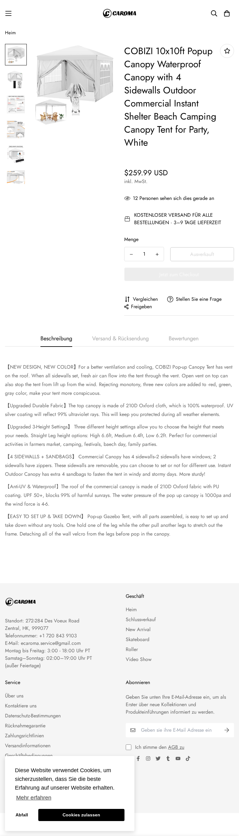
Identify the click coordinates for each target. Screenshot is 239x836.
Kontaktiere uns (20, 705)
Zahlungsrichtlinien (24, 735)
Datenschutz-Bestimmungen (33, 715)
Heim (10, 32)
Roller (132, 649)
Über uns (14, 695)
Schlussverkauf (141, 619)
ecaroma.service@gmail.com (51, 643)
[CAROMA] (119, 13)
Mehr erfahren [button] (33, 798)
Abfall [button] (22, 814)
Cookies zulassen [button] (81, 814)
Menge (131, 239)
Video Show (139, 659)
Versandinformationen (27, 745)
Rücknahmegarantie (25, 725)
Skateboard (137, 639)
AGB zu (176, 747)
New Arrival (138, 629)
